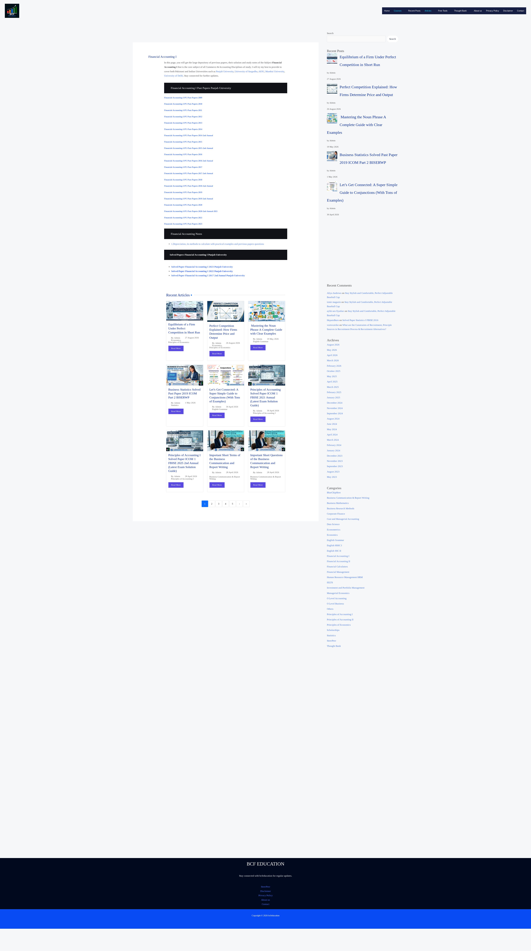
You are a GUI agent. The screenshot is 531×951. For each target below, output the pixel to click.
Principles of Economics (178, 342)
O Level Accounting (337, 598)
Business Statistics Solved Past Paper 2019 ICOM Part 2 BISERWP (184, 393)
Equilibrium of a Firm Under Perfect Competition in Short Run (184, 328)
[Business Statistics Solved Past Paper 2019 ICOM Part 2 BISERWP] (332, 156)
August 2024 (333, 418)
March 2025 (333, 387)
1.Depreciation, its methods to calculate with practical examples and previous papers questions (217, 244)
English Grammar (260, 341)
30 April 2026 (232, 407)
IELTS (330, 582)
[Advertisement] (362, 250)
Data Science (333, 524)
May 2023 (332, 477)
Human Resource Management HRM (345, 577)
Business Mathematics (338, 503)
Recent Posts (414, 11)
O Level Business (335, 603)
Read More (176, 348)
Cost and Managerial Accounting (343, 519)
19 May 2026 (273, 339)
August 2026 (333, 344)
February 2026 (334, 366)
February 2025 (334, 392)
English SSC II (334, 551)
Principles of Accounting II (340, 619)
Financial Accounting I (338, 556)
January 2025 (333, 397)
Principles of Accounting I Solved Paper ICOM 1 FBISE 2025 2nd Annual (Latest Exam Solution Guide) (184, 463)
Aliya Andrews (334, 293)
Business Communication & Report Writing (224, 478)
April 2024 (332, 434)
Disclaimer (508, 11)
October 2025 (333, 371)
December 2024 (334, 402)
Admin (177, 338)
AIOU (261, 71)
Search (330, 33)
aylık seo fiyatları (335, 311)
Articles (428, 11)
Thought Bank (460, 11)
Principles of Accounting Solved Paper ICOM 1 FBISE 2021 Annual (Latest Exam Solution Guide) (265, 397)
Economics (176, 340)
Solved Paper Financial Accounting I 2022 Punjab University (202, 271)
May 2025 (332, 376)
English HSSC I (334, 545)
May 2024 (332, 429)
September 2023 (335, 466)
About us (478, 11)
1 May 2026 (190, 403)
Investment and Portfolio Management (346, 587)
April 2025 (332, 381)
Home (387, 11)
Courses (398, 11)
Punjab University (225, 71)
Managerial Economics (338, 593)
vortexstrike (333, 325)
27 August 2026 (192, 338)
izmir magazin (334, 302)
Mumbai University (274, 71)
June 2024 (332, 424)
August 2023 (333, 471)
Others (330, 609)
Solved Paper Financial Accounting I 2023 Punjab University (202, 266)
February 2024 (334, 445)
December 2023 (334, 455)
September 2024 (335, 413)
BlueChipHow (334, 492)
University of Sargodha (246, 71)
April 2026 (332, 355)
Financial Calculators (337, 566)
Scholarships (333, 630)
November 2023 (335, 461)
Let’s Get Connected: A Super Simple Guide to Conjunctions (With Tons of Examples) (362, 192)
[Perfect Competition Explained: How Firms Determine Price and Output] (332, 88)
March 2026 (333, 360)
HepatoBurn (333, 320)
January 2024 (333, 450)
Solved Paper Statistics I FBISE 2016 (360, 320)
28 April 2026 (191, 476)
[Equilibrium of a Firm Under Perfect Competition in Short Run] (332, 58)
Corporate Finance (336, 513)
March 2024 (333, 440)
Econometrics (333, 529)
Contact (520, 11)
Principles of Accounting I (264, 413)
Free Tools (442, 11)
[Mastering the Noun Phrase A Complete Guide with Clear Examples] (332, 118)
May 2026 (332, 350)
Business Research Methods (340, 508)
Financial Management (338, 572)
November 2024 (335, 408)
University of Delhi (173, 75)
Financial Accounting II (338, 561)
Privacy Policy (492, 11)
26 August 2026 (233, 343)
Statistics (175, 405)
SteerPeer (331, 640)
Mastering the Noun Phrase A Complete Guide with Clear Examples (266, 329)
